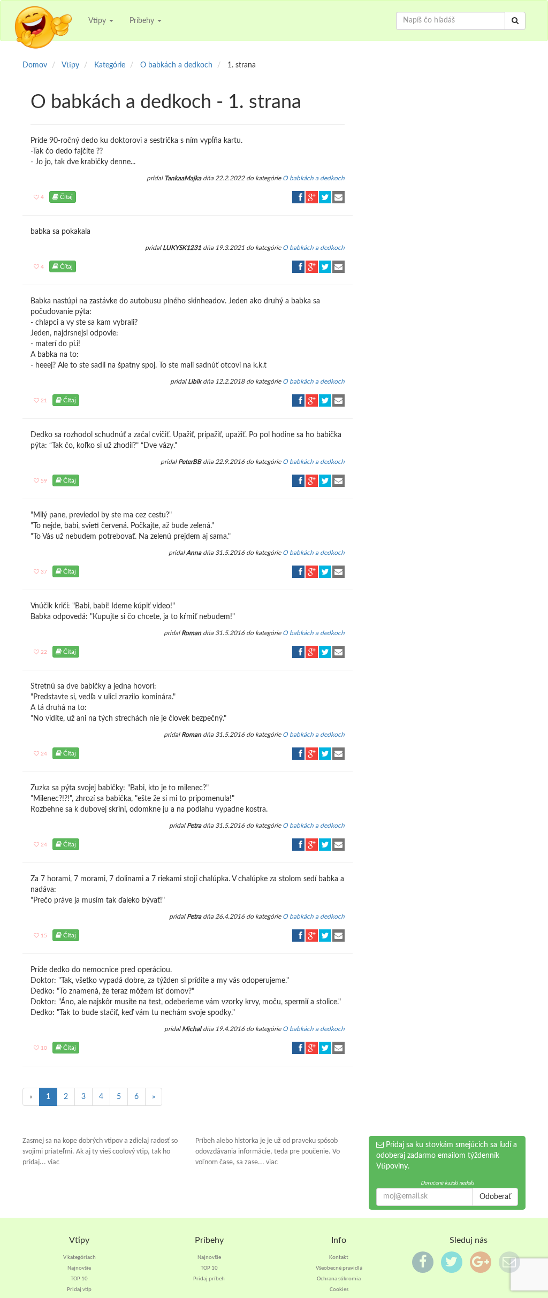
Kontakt (338, 1258)
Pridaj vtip (79, 1290)
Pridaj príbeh (209, 1279)
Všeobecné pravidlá (339, 1268)
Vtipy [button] (98, 21)
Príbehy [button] (143, 21)
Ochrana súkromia (339, 1279)
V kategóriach (79, 1258)
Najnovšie (79, 1268)
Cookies (339, 1290)
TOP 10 (79, 1279)
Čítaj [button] (65, 197)
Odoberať (495, 1197)
